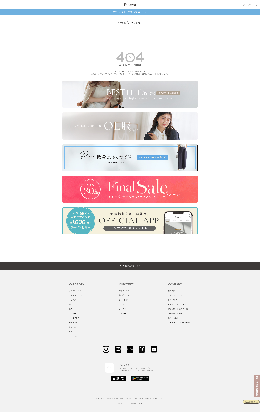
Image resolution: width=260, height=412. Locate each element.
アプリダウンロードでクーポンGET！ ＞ (130, 12)
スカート (72, 309)
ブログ (121, 304)
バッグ (71, 332)
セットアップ (74, 323)
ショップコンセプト (176, 295)
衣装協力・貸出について (177, 304)
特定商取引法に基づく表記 (178, 309)
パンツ (71, 304)
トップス (72, 300)
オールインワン (75, 318)
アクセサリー (74, 336)
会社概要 (171, 291)
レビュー (122, 314)
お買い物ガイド (174, 300)
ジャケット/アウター (77, 295)
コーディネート (125, 309)
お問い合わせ (173, 318)
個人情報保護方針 (175, 314)
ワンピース (73, 314)
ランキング (123, 300)
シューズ (72, 327)
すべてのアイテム (76, 291)
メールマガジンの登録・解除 (179, 323)
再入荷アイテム (125, 295)
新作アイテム (124, 291)
